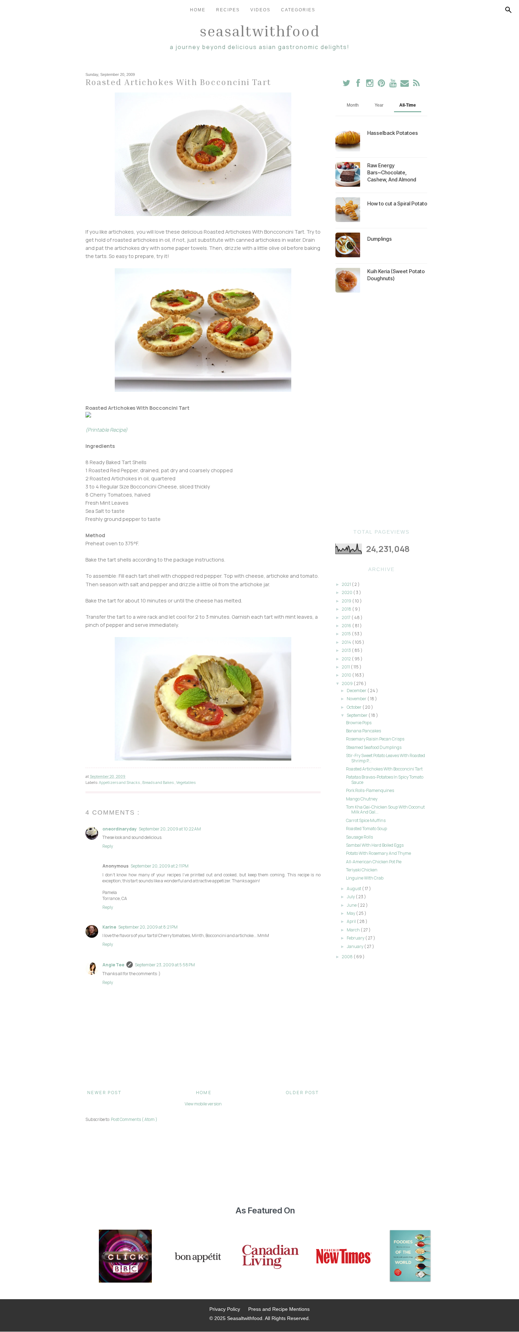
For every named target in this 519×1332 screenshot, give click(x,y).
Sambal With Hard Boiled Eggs (375, 845)
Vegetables (186, 782)
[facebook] (358, 85)
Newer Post (104, 1093)
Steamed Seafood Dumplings (373, 747)
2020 (347, 592)
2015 (347, 634)
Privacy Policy (224, 1309)
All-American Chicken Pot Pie (373, 862)
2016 (347, 626)
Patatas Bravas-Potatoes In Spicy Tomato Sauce (384, 779)
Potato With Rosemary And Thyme (378, 853)
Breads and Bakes (158, 782)
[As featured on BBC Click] (125, 1257)
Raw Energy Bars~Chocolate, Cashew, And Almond (391, 172)
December (357, 691)
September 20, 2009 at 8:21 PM (148, 927)
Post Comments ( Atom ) (134, 1119)
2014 (347, 642)
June (352, 905)
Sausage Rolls (359, 837)
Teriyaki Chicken (361, 870)
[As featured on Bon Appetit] (197, 1257)
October (354, 707)
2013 (347, 650)
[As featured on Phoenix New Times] (344, 1257)
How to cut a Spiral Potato (397, 203)
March (353, 930)
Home (197, 9)
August (354, 889)
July (351, 897)
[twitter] (346, 85)
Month (353, 105)
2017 (346, 617)
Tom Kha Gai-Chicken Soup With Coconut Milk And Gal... (385, 809)
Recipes (228, 9)
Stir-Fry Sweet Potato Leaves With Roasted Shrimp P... (385, 757)
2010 (347, 675)
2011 (346, 667)
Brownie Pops (358, 723)
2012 (347, 659)
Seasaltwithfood (259, 31)
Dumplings (379, 239)
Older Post (302, 1093)
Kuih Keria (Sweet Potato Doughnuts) (396, 274)
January (355, 946)
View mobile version (203, 1104)
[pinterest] (382, 85)
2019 (347, 601)
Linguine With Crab (364, 878)
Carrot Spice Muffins (366, 820)
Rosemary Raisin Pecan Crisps (375, 739)
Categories (298, 9)
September (357, 715)
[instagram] (370, 85)
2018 (347, 609)
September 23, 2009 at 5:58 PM (165, 965)
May (351, 913)
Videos (260, 9)
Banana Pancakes (363, 731)
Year (379, 105)
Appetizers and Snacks (120, 782)
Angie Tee (113, 965)
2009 (347, 683)
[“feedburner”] (416, 85)
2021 (347, 584)
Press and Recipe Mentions (279, 1309)
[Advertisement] (381, 411)
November (357, 699)
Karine (109, 927)
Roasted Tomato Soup (366, 829)
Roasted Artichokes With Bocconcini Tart (384, 769)
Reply (107, 846)
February (356, 938)
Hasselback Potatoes (392, 133)
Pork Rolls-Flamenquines (370, 790)
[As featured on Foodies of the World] (410, 1257)
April (352, 921)
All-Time (407, 105)
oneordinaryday (119, 829)
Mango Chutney (361, 799)
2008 (347, 957)
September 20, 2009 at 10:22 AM (170, 829)
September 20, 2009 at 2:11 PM (160, 866)
